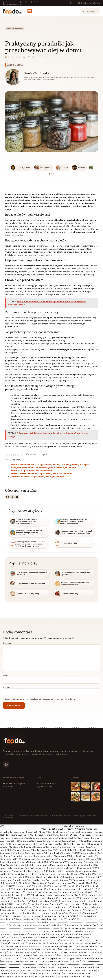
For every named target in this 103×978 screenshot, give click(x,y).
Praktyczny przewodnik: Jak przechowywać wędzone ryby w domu (43, 467)
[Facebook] (70, 3)
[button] (29, 11)
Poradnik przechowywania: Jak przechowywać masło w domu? (41, 473)
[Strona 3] (53, 173)
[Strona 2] (51, 173)
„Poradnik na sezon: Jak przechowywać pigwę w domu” (37, 476)
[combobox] (90, 11)
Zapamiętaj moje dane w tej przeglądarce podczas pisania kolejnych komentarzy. (40, 699)
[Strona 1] (49, 174)
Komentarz (8, 643)
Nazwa (6, 675)
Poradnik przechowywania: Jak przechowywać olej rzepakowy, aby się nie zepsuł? (50, 464)
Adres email (8, 687)
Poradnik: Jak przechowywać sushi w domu (31, 470)
